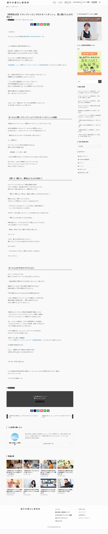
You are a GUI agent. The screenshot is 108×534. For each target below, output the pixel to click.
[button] (31, 24)
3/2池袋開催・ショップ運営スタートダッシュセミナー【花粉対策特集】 (28, 65)
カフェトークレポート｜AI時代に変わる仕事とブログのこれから (89, 106)
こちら (21, 378)
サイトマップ (82, 512)
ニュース (81, 166)
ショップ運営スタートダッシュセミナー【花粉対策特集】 (25, 340)
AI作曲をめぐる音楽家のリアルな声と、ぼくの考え (89, 111)
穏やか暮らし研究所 (15, 443)
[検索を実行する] (99, 81)
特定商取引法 (82, 515)
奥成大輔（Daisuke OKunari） (33, 36)
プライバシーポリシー (84, 518)
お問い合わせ (82, 509)
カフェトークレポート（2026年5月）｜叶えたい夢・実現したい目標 (89, 96)
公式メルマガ (11, 19)
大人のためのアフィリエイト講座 (63, 515)
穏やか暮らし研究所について (62, 512)
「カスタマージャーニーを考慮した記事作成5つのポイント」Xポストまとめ (89, 116)
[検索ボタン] (99, 2)
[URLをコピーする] (48, 24)
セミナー (81, 162)
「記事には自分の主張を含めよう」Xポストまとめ (89, 121)
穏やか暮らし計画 (83, 172)
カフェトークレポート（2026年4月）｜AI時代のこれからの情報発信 (89, 101)
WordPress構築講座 (84, 159)
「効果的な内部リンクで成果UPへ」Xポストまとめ (89, 130)
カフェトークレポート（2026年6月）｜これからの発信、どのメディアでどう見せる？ (89, 92)
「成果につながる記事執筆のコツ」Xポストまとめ (89, 125)
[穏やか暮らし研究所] (18, 2)
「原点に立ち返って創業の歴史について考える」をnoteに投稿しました (89, 135)
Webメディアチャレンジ (61, 518)
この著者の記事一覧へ (48, 443)
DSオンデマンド (83, 156)
